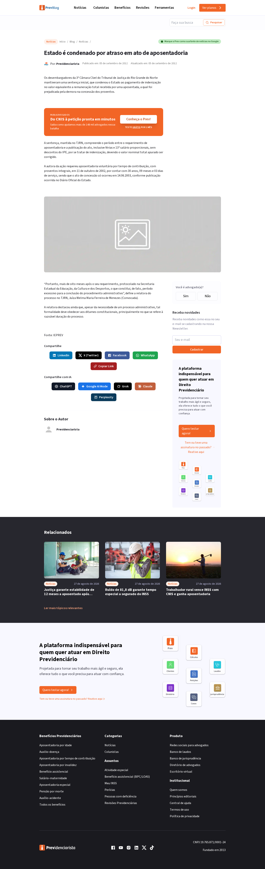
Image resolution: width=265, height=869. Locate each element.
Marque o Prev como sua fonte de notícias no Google (192, 41)
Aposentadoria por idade (55, 745)
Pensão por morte (51, 791)
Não (208, 296)
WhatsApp (148, 355)
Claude (147, 386)
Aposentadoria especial (54, 785)
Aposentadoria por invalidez (58, 765)
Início (63, 42)
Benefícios (122, 7)
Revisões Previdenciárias (121, 803)
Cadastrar (196, 349)
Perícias (110, 790)
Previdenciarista (67, 64)
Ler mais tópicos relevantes (63, 608)
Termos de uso (179, 809)
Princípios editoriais (183, 796)
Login (191, 8)
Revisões (142, 7)
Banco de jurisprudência (185, 758)
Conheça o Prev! (138, 119)
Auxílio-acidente (50, 798)
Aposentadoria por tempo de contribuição (67, 758)
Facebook (119, 355)
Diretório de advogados (185, 765)
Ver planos (209, 8)
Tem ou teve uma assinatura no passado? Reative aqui (196, 447)
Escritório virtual (181, 771)
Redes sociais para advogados (189, 745)
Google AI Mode (97, 386)
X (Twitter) (91, 355)
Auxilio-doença (49, 752)
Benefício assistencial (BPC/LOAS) (127, 776)
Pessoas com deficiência (120, 796)
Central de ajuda (180, 803)
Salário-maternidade (53, 778)
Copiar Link (106, 366)
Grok (125, 386)
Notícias (80, 7)
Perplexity (106, 397)
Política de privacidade (184, 816)
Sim (186, 296)
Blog (72, 42)
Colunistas (101, 7)
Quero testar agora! (190, 431)
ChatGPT (66, 386)
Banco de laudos (180, 752)
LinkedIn (63, 355)
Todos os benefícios (52, 804)
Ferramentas (164, 7)
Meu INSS (111, 783)
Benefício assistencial (53, 771)
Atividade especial (116, 770)
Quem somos (178, 790)
